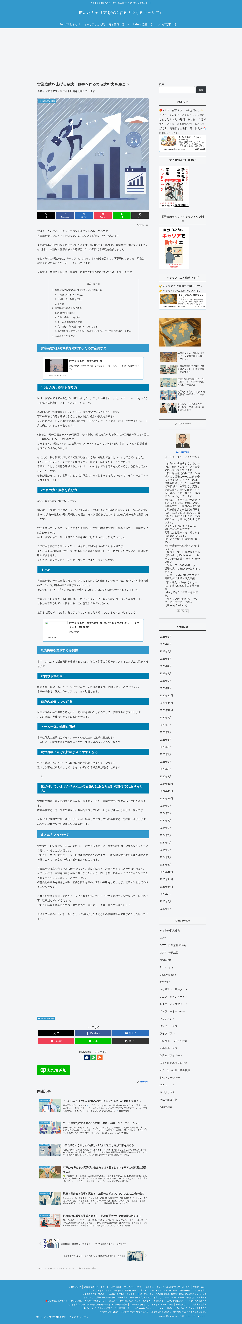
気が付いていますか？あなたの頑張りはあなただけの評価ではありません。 (95, 330)
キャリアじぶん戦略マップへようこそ (173, 1286)
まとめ (60, 303)
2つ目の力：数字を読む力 (70, 299)
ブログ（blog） (199, 1286)
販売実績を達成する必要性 (68, 308)
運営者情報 (89, 1286)
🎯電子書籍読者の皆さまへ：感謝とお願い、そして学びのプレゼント (75, 1300)
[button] (140, 215)
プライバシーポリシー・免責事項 (139, 1286)
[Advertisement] (121, 51)
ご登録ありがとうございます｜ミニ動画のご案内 (151, 1304)
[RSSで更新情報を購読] (100, 1057)
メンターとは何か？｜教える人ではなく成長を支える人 (181, 1308)
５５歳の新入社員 (47, 1018)
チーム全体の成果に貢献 (69, 321)
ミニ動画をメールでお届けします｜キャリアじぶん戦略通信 (179, 1300)
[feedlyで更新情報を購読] (93, 1057)
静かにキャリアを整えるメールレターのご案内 (130, 1300)
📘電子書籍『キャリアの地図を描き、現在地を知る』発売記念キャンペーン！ (171, 1293)
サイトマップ (103, 1286)
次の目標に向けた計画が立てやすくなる (77, 326)
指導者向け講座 (199, 1304)
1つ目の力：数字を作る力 (70, 294)
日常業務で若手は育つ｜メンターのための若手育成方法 (123, 1311)
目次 (89, 283)
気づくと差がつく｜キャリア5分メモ (100, 1308)
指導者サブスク (183, 1304)
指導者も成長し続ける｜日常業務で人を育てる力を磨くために (178, 1311)
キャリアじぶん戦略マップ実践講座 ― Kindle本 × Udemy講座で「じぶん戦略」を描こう (122, 1297)
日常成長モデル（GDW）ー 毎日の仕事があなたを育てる (108, 1293)
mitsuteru (182, 452)
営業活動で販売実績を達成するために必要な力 (78, 290)
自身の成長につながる (68, 317)
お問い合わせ (75, 1286)
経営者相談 (116, 1286)
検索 (161, 84)
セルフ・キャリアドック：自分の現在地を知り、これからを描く (178, 1290)
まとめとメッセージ (65, 335)
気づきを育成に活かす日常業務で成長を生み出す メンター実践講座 (97, 1304)
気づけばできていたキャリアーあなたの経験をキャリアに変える (118, 1290)
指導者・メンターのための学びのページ (136, 1308)
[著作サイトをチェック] (87, 1057)
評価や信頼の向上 (66, 312)
